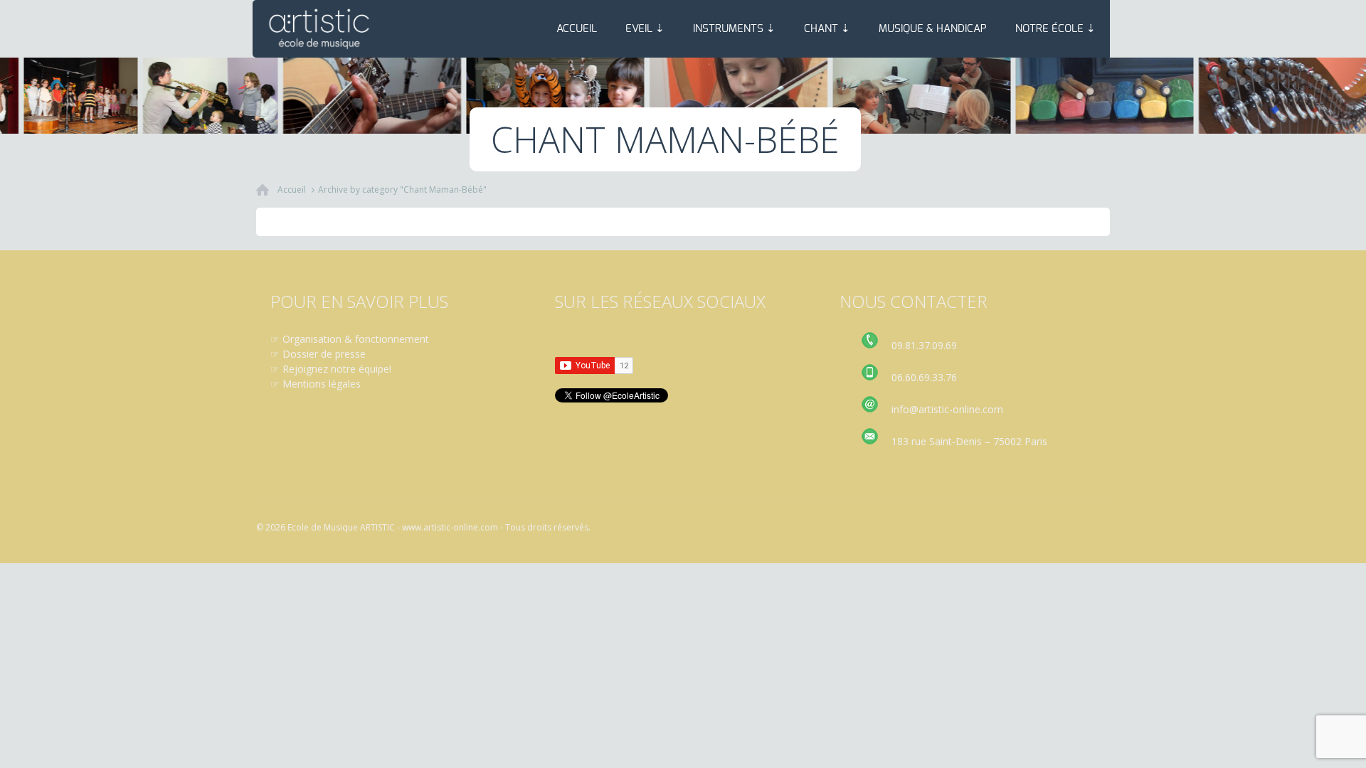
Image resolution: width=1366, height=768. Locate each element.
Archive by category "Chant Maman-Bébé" (402, 189)
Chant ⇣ (827, 28)
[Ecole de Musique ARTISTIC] (319, 29)
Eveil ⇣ (645, 28)
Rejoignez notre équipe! (336, 368)
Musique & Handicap (933, 28)
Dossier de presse (324, 354)
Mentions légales (321, 383)
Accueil (576, 28)
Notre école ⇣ (1055, 28)
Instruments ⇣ (734, 28)
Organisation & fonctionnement (355, 339)
